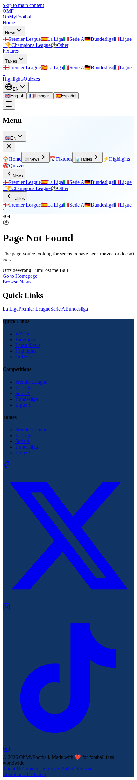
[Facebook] (6, 466)
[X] (68, 600)
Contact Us (33, 768)
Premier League (34, 309)
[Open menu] (9, 104)
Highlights (13, 79)
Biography (26, 339)
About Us (12, 768)
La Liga (10, 309)
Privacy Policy (59, 768)
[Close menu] (9, 147)
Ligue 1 (23, 405)
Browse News (17, 281)
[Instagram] (6, 609)
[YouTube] (6, 751)
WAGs (22, 333)
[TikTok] (68, 742)
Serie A (57, 309)
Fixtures (11, 51)
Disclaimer (35, 774)
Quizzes (32, 79)
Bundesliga (76, 309)
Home (9, 22)
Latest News (27, 345)
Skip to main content (23, 5)
